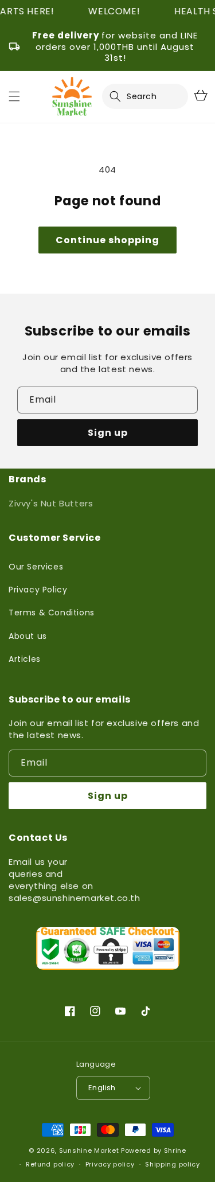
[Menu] (14, 96)
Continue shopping (107, 240)
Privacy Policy (38, 589)
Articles (25, 659)
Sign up (108, 432)
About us (28, 636)
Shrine (175, 1150)
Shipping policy (172, 1164)
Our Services (36, 566)
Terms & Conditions (52, 612)
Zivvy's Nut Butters (51, 503)
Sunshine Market (89, 1150)
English (102, 1087)
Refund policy (50, 1164)
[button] (122, 96)
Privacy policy (110, 1164)
